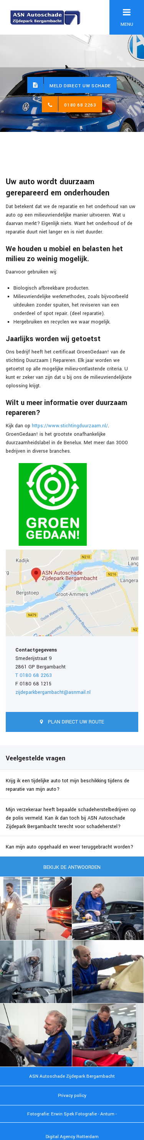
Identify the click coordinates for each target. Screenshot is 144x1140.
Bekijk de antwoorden (72, 867)
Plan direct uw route (75, 721)
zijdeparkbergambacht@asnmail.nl (53, 692)
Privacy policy (72, 1095)
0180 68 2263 (80, 105)
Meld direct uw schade (80, 86)
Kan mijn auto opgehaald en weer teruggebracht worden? (69, 846)
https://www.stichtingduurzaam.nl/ (70, 425)
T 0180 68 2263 (33, 675)
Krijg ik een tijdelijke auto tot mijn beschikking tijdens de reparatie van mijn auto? (67, 785)
